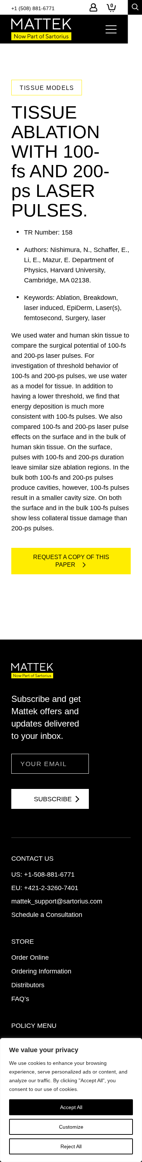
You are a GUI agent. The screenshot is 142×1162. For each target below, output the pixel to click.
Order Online (30, 957)
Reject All (71, 1146)
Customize (71, 1127)
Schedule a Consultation (46, 914)
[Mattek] (41, 29)
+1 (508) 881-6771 (33, 8)
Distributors (27, 985)
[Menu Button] (111, 29)
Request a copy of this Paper (71, 561)
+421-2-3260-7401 (51, 888)
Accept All (71, 1107)
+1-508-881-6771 (49, 874)
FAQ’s (20, 998)
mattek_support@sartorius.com (56, 901)
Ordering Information (41, 971)
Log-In (93, 7)
